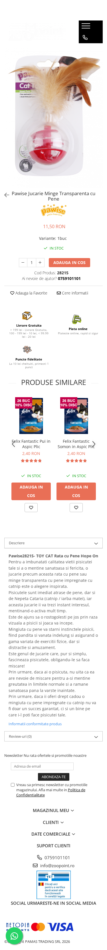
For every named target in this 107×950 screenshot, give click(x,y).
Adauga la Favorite (30, 293)
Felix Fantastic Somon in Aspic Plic (76, 443)
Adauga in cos (69, 262)
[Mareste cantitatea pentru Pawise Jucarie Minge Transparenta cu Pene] (40, 262)
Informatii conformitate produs (35, 723)
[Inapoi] (4, 195)
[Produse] (87, 27)
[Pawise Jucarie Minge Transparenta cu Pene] (53, 118)
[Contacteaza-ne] (85, 37)
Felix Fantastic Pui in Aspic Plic (31, 443)
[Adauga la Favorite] (31, 507)
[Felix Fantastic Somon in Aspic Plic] (76, 416)
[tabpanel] (53, 118)
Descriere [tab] (17, 542)
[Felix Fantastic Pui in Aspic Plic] (31, 416)
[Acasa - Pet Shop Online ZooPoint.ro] (37, 32)
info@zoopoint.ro (56, 865)
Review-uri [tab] (20, 736)
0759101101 (56, 857)
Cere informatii (74, 293)
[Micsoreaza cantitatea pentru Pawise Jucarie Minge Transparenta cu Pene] (23, 262)
